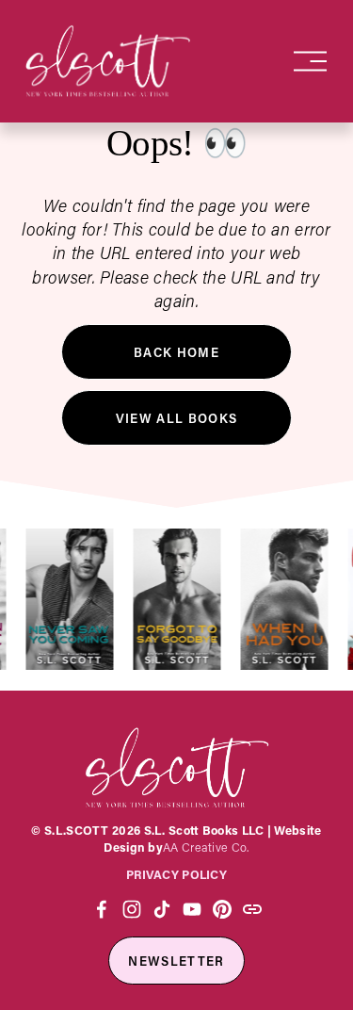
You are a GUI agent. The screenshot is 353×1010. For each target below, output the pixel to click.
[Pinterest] (222, 909)
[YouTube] (192, 909)
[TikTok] (161, 909)
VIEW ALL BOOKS (177, 418)
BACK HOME (176, 352)
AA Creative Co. (206, 847)
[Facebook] (101, 909)
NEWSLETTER (176, 961)
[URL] (252, 909)
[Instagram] (131, 909)
